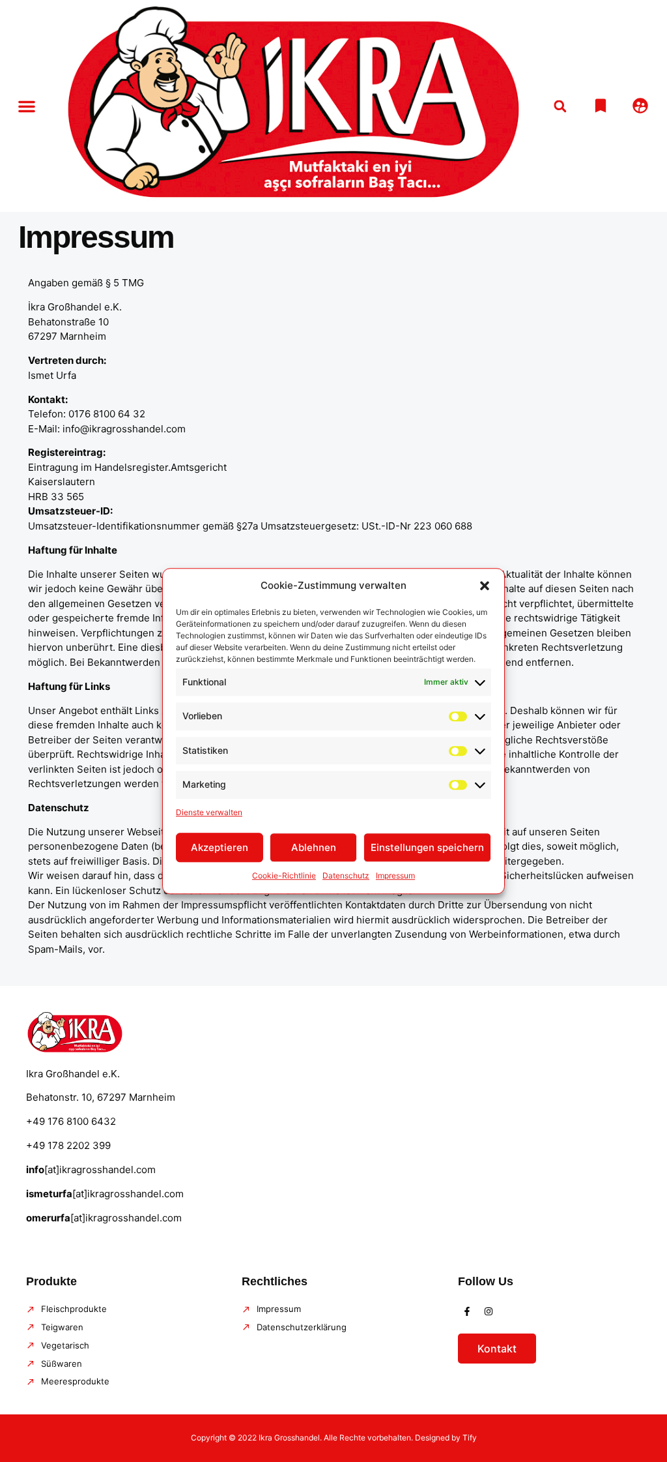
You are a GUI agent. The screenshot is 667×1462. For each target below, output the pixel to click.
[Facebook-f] (467, 1311)
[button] (484, 586)
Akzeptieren (219, 847)
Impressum (395, 875)
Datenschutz (345, 875)
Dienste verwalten (209, 812)
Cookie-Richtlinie (284, 875)
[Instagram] (488, 1311)
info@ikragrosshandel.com (124, 429)
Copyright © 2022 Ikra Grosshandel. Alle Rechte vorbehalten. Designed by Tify (334, 1437)
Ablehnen (313, 847)
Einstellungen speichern (427, 847)
